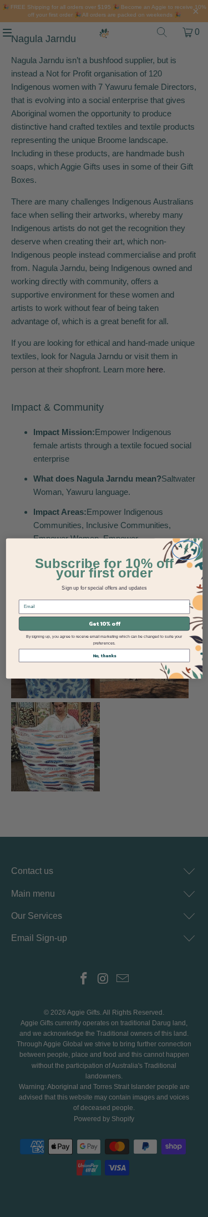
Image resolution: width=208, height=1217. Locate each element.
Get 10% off (103, 624)
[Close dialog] (186, 550)
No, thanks (104, 655)
